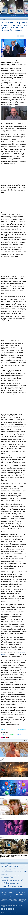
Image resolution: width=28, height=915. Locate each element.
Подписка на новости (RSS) (20, 892)
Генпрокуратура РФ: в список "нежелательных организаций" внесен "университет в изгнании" (13, 885)
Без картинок (4, 894)
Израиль (3, 19)
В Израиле (3, 729)
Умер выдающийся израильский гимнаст (14, 868)
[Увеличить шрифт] (21, 36)
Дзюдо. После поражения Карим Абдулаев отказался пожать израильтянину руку (13, 882)
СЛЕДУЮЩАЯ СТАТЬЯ (22, 729)
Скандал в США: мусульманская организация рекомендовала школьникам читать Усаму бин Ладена (14, 870)
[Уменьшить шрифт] (18, 36)
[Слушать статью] (24, 36)
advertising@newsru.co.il (10, 896)
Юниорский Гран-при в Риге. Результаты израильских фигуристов (12, 876)
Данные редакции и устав (20, 894)
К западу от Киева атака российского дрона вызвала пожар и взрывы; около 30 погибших (13, 879)
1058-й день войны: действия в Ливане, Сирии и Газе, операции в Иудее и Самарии (14, 866)
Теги (2, 892)
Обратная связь (8, 892)
